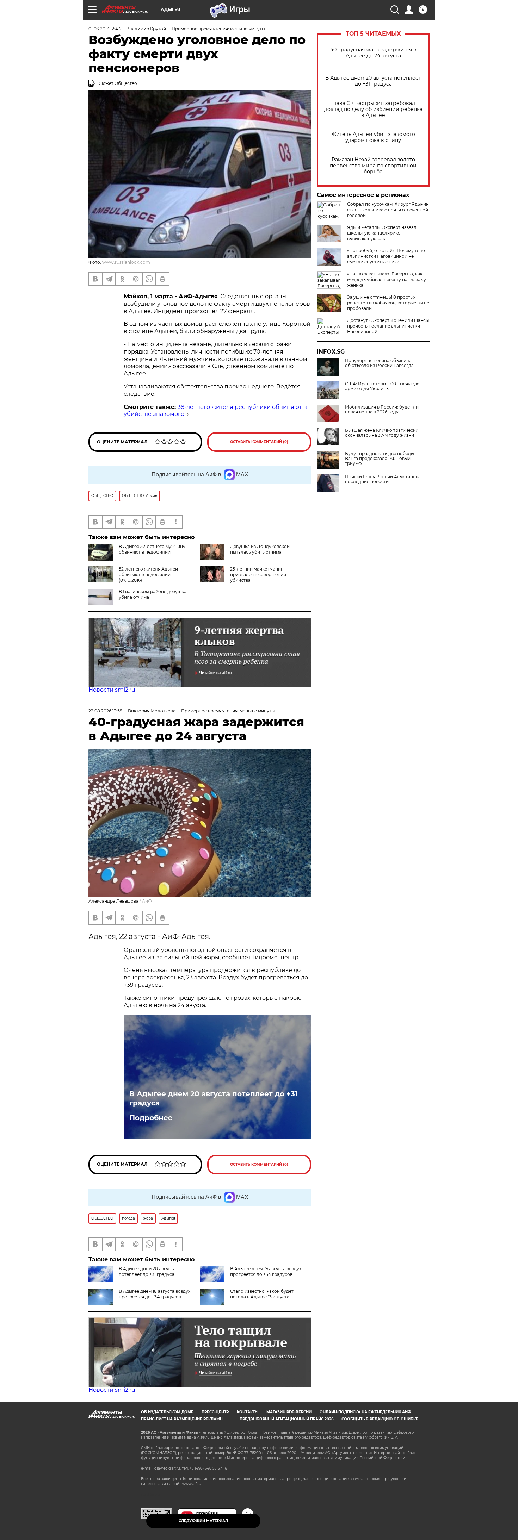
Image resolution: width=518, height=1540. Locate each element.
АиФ (147, 901)
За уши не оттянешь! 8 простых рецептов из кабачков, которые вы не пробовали (388, 302)
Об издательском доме (167, 1412)
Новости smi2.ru (111, 689)
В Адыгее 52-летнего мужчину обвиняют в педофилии (152, 549)
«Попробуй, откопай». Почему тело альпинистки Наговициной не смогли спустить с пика (386, 256)
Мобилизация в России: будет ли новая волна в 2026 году (382, 409)
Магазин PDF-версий (289, 1412)
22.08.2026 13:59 (105, 710)
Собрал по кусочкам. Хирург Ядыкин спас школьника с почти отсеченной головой (388, 209)
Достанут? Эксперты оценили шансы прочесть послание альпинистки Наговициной (388, 326)
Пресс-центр (215, 1412)
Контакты (247, 1412)
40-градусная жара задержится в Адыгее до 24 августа (373, 53)
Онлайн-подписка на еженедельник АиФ (365, 1412)
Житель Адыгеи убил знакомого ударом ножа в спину (373, 137)
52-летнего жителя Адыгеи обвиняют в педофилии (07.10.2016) (148, 574)
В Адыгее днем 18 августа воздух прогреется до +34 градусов (154, 1294)
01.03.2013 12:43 (104, 28)
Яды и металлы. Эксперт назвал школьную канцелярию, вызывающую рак (382, 233)
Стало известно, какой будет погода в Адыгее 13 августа (262, 1294)
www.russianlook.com (126, 262)
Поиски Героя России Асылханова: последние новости (383, 479)
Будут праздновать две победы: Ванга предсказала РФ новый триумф (380, 458)
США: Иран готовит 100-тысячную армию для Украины (382, 386)
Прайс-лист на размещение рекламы (182, 1419)
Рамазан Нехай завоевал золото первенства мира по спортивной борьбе (373, 166)
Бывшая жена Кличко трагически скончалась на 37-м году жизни (381, 433)
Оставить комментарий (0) (259, 441)
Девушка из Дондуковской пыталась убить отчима (260, 549)
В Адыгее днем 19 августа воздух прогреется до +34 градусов (265, 1271)
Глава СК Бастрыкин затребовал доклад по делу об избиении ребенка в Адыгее (373, 109)
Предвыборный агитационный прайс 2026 (286, 1419)
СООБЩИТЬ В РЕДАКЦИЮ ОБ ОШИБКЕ (379, 1419)
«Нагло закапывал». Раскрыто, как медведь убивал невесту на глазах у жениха (386, 279)
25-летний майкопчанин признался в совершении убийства (258, 574)
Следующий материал (203, 1521)
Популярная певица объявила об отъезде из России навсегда (379, 363)
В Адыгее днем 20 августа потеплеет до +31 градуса (373, 81)
